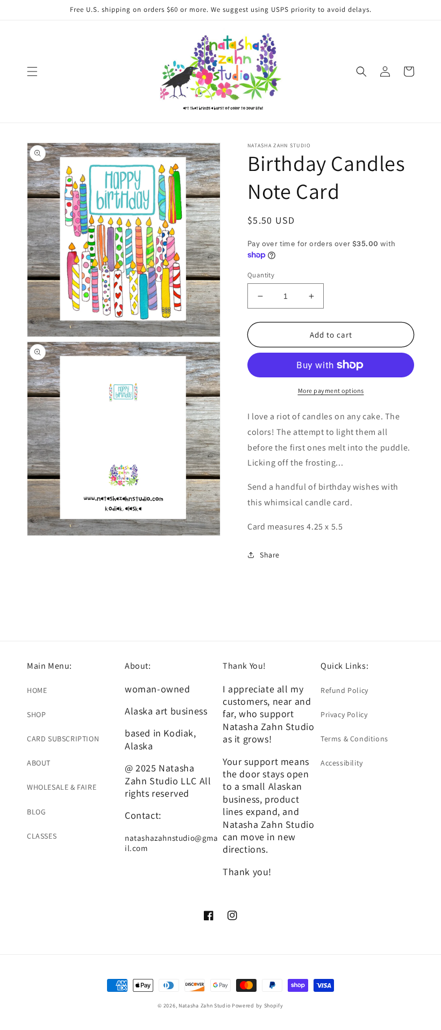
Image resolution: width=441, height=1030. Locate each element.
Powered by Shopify (257, 1005)
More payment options (331, 391)
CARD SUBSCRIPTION (63, 738)
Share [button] (270, 555)
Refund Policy (344, 690)
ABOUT (39, 763)
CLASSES (41, 836)
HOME (37, 690)
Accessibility (342, 763)
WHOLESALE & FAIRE (61, 787)
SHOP (36, 714)
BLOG (36, 812)
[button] (32, 71)
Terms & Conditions (354, 738)
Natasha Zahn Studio (204, 1005)
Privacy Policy (344, 714)
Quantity (260, 275)
